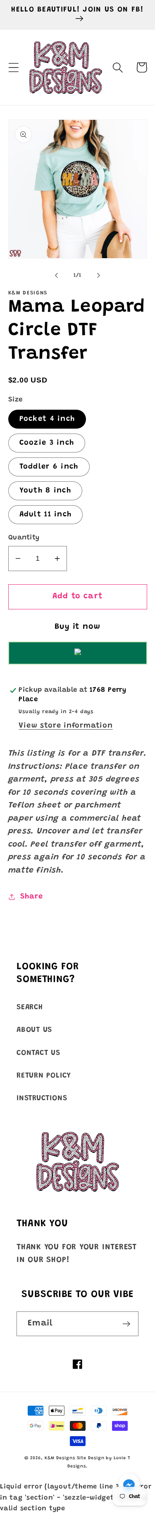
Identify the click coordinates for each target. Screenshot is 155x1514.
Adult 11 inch (45, 514)
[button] (13, 67)
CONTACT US (38, 1053)
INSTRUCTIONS (42, 1098)
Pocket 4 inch (47, 419)
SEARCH (30, 1007)
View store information (65, 726)
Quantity (24, 537)
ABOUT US (34, 1030)
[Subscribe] (126, 1324)
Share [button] (31, 896)
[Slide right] (98, 275)
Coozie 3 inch (46, 443)
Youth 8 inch (45, 491)
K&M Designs (61, 1458)
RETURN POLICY (44, 1076)
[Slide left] (57, 275)
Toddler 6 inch (49, 467)
